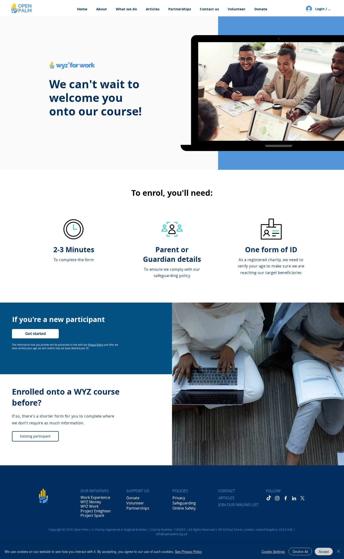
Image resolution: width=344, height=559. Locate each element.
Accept (324, 551)
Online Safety (184, 508)
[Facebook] (286, 498)
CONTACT (226, 490)
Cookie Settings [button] (273, 551)
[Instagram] (277, 498)
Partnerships (137, 508)
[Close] (338, 551)
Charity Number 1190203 (167, 529)
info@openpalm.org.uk (171, 534)
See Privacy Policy (188, 551)
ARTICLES (226, 497)
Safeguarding (184, 503)
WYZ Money (91, 501)
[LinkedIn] (294, 498)
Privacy (178, 497)
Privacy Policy (95, 344)
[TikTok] (269, 498)
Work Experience (95, 497)
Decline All (300, 551)
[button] (101, 7)
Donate (132, 497)
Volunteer (135, 503)
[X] (302, 498)
